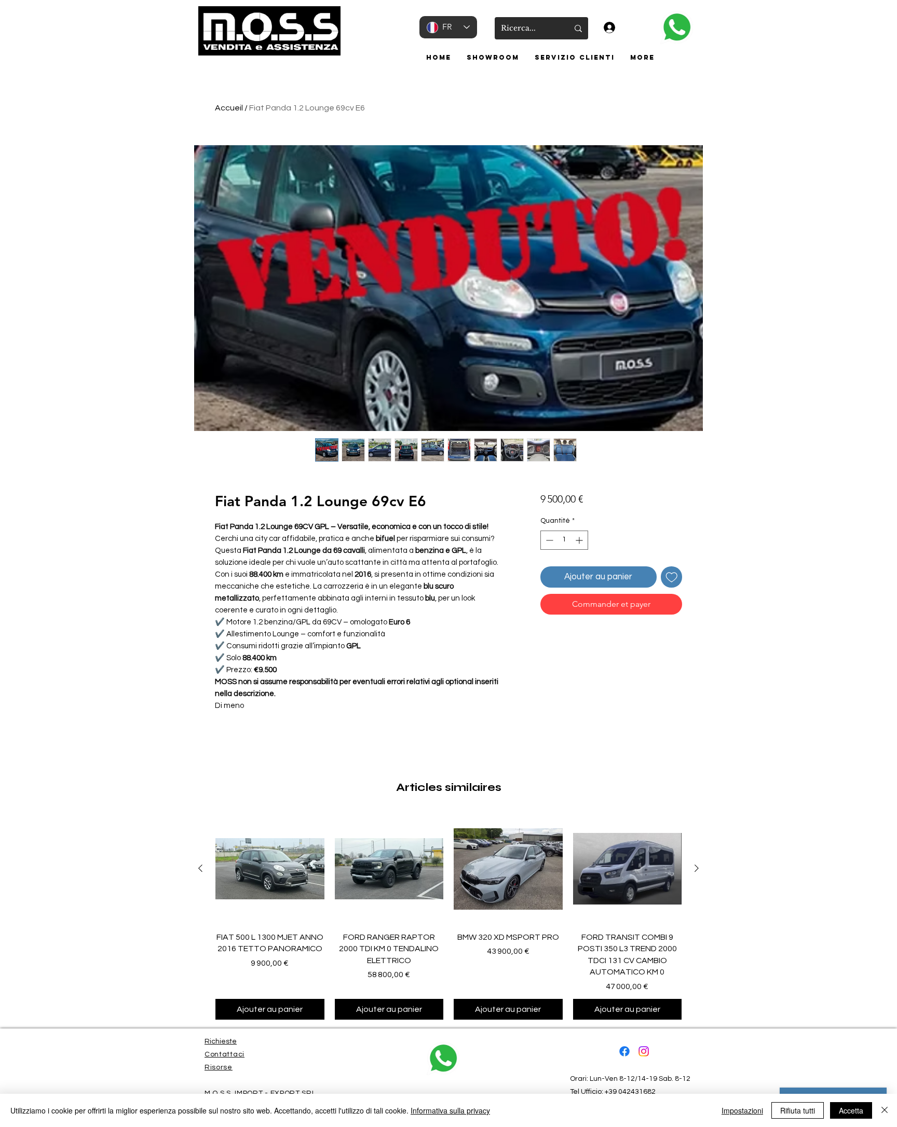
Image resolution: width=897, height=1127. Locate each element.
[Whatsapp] (677, 27)
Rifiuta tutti (797, 1110)
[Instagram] (643, 1051)
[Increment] (580, 540)
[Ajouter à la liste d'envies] (672, 577)
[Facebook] (624, 1051)
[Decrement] (548, 540)
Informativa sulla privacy (450, 1110)
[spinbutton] (564, 540)
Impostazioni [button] (742, 1110)
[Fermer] (884, 1110)
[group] (448, 917)
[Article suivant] (696, 868)
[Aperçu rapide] (269, 868)
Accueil (229, 108)
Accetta (851, 1110)
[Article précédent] (200, 868)
